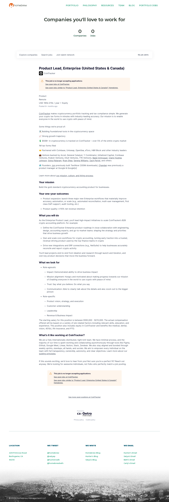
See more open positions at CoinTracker (84, 397)
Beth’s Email (129, 460)
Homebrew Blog (92, 453)
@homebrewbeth (55, 463)
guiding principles (47, 353)
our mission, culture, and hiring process (74, 175)
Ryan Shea (67, 160)
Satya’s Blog (91, 460)
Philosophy (90, 5)
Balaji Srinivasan (100, 158)
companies (28, 55)
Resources (107, 5)
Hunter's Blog (91, 456)
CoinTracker (44, 113)
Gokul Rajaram (55, 160)
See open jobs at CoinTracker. (57, 84)
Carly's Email (129, 463)
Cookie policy (90, 420)
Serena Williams (81, 160)
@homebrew (53, 453)
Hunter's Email (130, 453)
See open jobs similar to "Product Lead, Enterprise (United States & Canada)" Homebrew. (81, 88)
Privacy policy (79, 420)
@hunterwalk (53, 460)
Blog (132, 5)
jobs (46, 55)
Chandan (103, 165)
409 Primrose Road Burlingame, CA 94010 (18, 456)
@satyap (51, 456)
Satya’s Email (130, 456)
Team (121, 5)
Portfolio (72, 5)
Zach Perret (94, 160)
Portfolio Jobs (148, 5)
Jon (53, 165)
